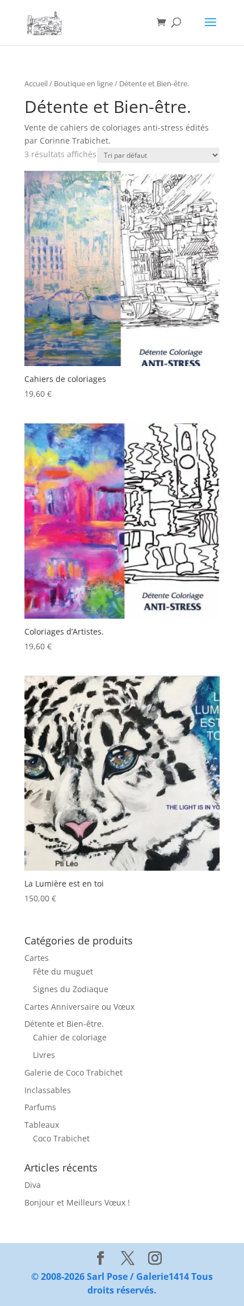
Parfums (40, 1107)
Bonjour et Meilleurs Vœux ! (77, 1202)
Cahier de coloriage (70, 1037)
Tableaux (41, 1124)
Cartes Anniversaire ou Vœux (79, 1006)
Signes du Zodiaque (70, 989)
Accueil (36, 83)
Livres (44, 1054)
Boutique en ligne (83, 83)
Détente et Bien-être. (64, 1023)
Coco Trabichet (61, 1138)
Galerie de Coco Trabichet (73, 1072)
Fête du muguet (63, 971)
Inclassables (47, 1090)
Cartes (36, 957)
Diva (32, 1184)
